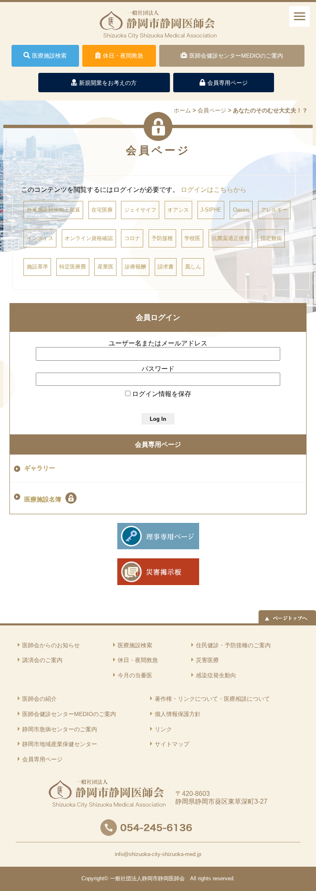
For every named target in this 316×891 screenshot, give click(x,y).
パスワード (158, 368)
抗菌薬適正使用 (230, 238)
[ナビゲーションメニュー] (299, 16)
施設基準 (37, 267)
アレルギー (274, 210)
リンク (163, 729)
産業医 (106, 267)
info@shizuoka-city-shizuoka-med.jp (158, 854)
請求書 (166, 267)
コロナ (132, 238)
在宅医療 (102, 210)
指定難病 (271, 238)
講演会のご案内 (42, 660)
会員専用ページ (158, 444)
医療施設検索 (135, 645)
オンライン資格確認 (89, 238)
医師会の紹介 (39, 698)
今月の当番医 (135, 675)
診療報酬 (135, 267)
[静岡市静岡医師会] (158, 32)
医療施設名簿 (42, 499)
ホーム (182, 110)
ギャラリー (39, 468)
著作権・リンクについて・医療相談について (212, 698)
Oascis (241, 210)
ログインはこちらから (213, 189)
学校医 (192, 238)
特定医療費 (72, 267)
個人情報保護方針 (178, 714)
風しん (193, 267)
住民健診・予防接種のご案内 (233, 645)
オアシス (178, 210)
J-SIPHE (210, 210)
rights (204, 878)
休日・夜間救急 (138, 660)
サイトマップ (172, 744)
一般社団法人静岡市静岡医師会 (147, 878)
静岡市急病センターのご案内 (59, 729)
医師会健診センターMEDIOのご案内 (69, 714)
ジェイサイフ (140, 210)
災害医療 (207, 660)
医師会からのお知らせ (51, 645)
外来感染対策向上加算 (53, 210)
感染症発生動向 (216, 675)
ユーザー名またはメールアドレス (158, 343)
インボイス (40, 238)
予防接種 (162, 238)
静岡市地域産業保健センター (59, 744)
